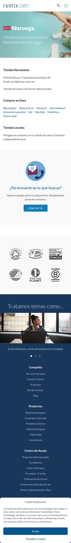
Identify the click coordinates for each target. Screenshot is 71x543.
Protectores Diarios (35, 423)
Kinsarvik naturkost (14, 112)
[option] (35, 333)
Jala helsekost (57, 108)
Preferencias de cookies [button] (35, 479)
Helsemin (41, 108)
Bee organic (10, 108)
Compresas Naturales (35, 418)
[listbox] (35, 333)
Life (30, 112)
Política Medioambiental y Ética (35, 489)
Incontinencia (35, 440)
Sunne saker (10, 115)
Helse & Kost (26, 108)
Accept (35, 531)
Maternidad (35, 434)
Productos (35, 384)
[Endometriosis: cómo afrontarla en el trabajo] (35, 328)
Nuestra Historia (35, 379)
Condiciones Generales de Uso (35, 484)
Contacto (35, 208)
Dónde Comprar (35, 390)
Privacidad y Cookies (35, 538)
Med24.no (53, 112)
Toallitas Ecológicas (35, 429)
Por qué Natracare (35, 373)
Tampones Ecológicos (35, 412)
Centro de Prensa (35, 468)
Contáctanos (35, 462)
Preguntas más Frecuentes (35, 457)
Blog (35, 395)
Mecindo (40, 112)
